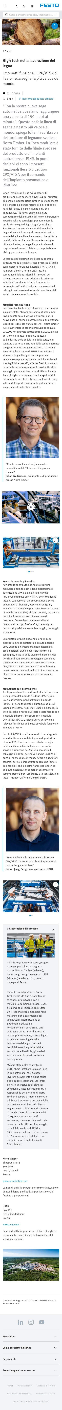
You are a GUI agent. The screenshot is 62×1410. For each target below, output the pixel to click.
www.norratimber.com (15, 1181)
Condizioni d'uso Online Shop (19, 1393)
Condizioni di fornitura (46, 1385)
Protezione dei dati (25, 1385)
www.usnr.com (11, 1224)
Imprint (10, 1385)
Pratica (7, 51)
